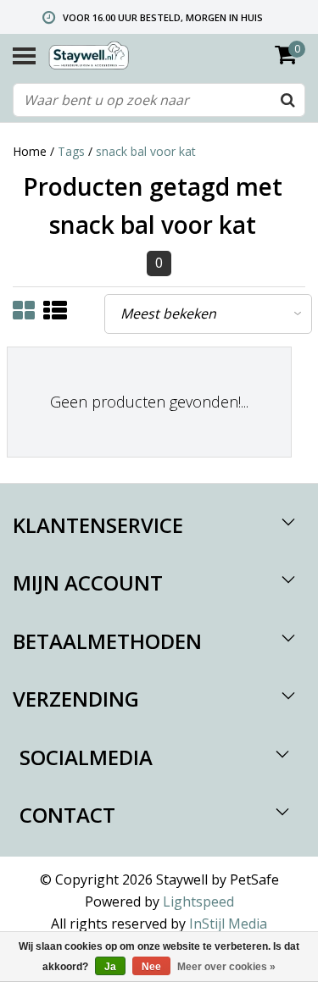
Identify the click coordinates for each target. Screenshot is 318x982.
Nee (151, 967)
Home (30, 151)
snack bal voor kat (146, 151)
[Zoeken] (287, 100)
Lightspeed (198, 901)
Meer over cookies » (226, 967)
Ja (110, 967)
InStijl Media (228, 923)
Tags (71, 151)
